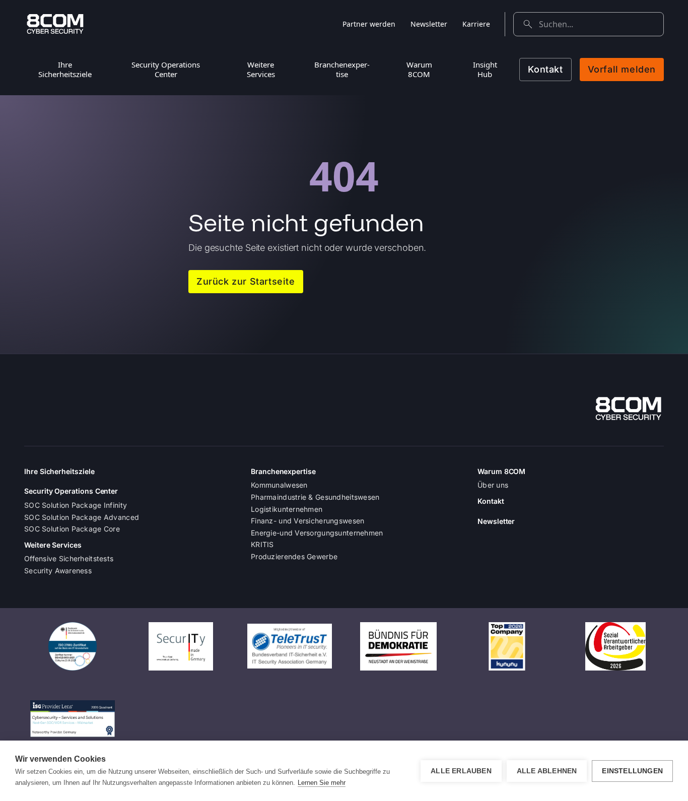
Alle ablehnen (547, 771)
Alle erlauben (461, 771)
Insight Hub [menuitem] (485, 69)
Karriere (476, 24)
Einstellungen (632, 771)
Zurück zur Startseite (245, 281)
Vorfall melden (622, 69)
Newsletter (428, 24)
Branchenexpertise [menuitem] (342, 69)
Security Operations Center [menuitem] (165, 69)
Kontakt (545, 69)
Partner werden (368, 24)
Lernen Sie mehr (322, 782)
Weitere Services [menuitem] (261, 69)
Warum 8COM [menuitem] (419, 69)
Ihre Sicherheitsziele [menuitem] (65, 69)
